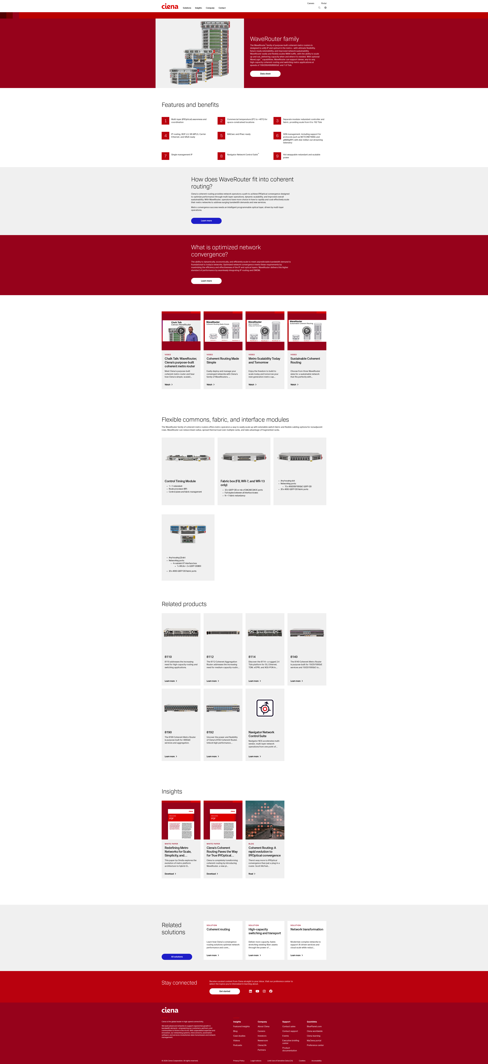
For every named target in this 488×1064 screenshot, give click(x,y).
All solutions (177, 956)
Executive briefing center (290, 1042)
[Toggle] (252, 1022)
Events (285, 1036)
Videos (236, 1041)
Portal (323, 3)
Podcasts (237, 1045)
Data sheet (265, 73)
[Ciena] (170, 5)
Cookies (302, 1061)
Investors (262, 1036)
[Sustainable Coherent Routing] (306, 330)
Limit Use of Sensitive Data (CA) (280, 1061)
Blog (235, 1031)
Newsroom (263, 1041)
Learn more (206, 220)
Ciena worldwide (315, 1031)
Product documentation (289, 1049)
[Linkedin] (250, 991)
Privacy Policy (238, 1061)
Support (286, 1022)
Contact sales (288, 1027)
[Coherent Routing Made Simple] (223, 330)
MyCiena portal (314, 1041)
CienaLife (262, 1045)
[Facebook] (270, 991)
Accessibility (316, 1061)
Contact (222, 8)
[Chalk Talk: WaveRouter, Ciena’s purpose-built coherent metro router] (181, 330)
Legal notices (255, 1061)
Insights (198, 8)
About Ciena (263, 1027)
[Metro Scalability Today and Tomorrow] (265, 330)
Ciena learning (313, 1036)
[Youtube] (257, 991)
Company (210, 8)
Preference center (315, 1045)
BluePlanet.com (314, 1027)
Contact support (290, 1031)
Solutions (187, 8)
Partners (262, 1050)
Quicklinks (312, 1022)
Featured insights (241, 1027)
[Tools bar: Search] (319, 8)
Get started (224, 991)
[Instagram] (264, 991)
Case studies (239, 1036)
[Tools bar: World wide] (324, 8)
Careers (310, 3)
